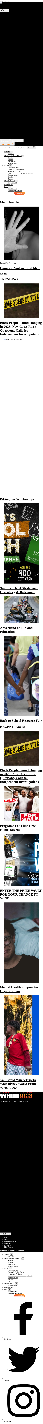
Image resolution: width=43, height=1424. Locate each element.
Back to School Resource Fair (21, 720)
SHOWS (7, 152)
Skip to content (5, 1)
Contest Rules (13, 163)
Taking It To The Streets (16, 169)
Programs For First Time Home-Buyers (18, 828)
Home (6, 1238)
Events (10, 160)
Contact (6, 1239)
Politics (10, 177)
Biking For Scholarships (17, 499)
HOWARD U (8, 185)
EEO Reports (12, 189)
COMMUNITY (9, 181)
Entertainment (13, 175)
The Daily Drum (13, 167)
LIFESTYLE (12, 183)
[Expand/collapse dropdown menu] (11, 152)
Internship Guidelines (15, 191)
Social (5, 11)
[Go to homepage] (16, 1098)
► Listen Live (19, 193)
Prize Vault (12, 162)
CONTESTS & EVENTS (13, 156)
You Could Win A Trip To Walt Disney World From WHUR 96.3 (18, 1083)
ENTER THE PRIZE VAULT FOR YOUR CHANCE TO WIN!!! (21, 894)
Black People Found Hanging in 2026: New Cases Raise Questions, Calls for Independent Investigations (21, 328)
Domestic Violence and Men (20, 268)
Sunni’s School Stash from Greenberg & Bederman (19, 590)
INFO (6, 187)
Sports (10, 179)
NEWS (6, 165)
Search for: (4, 148)
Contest (10, 158)
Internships (7, 1245)
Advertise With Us (10, 1241)
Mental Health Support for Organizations (19, 989)
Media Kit (7, 1243)
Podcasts (11, 154)
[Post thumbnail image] (21, 259)
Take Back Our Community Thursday (20, 173)
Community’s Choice (15, 171)
